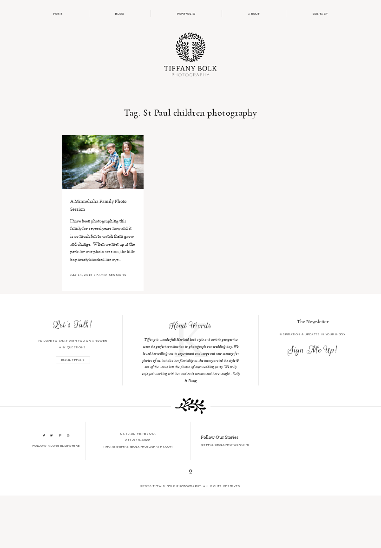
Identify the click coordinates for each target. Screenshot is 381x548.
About (253, 14)
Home (58, 14)
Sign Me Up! (312, 349)
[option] (190, 350)
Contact (320, 14)
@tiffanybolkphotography (225, 445)
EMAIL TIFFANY (73, 360)
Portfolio (186, 14)
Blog (119, 14)
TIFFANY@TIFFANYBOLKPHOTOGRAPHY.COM (137, 447)
